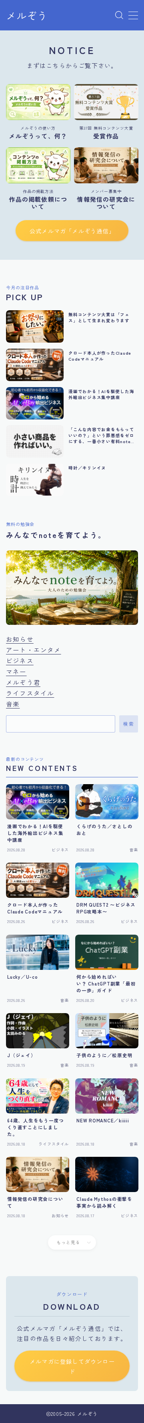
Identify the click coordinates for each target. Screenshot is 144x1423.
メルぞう (27, 15)
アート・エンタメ (33, 649)
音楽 (13, 703)
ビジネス (20, 660)
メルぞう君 (23, 682)
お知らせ (20, 638)
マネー (16, 671)
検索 (128, 724)
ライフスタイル (30, 692)
